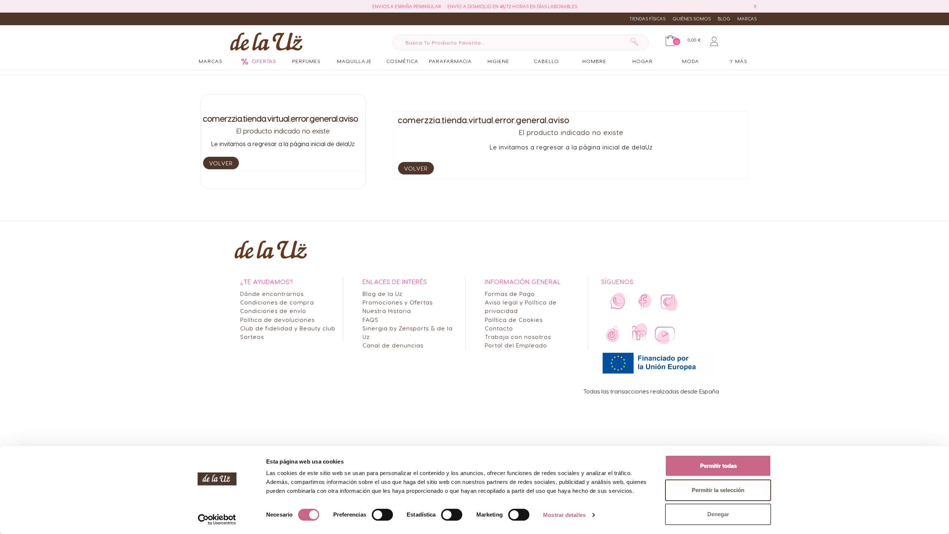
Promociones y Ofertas (398, 302)
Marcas (747, 18)
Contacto (499, 328)
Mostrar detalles (564, 515)
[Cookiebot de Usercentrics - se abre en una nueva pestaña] (217, 519)
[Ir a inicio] (266, 41)
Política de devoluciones (277, 319)
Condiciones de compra (277, 302)
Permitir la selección (718, 490)
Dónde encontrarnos (272, 293)
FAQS (370, 319)
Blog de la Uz (383, 293)
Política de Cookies (514, 319)
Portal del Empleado (516, 345)
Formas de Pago (510, 293)
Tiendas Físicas (647, 18)
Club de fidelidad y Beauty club (287, 328)
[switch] (382, 515)
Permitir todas (718, 465)
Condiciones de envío (273, 310)
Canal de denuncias (393, 345)
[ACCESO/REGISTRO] (714, 40)
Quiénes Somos (691, 18)
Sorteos (252, 336)
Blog (724, 18)
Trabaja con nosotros (518, 336)
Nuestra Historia (387, 310)
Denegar (718, 514)
